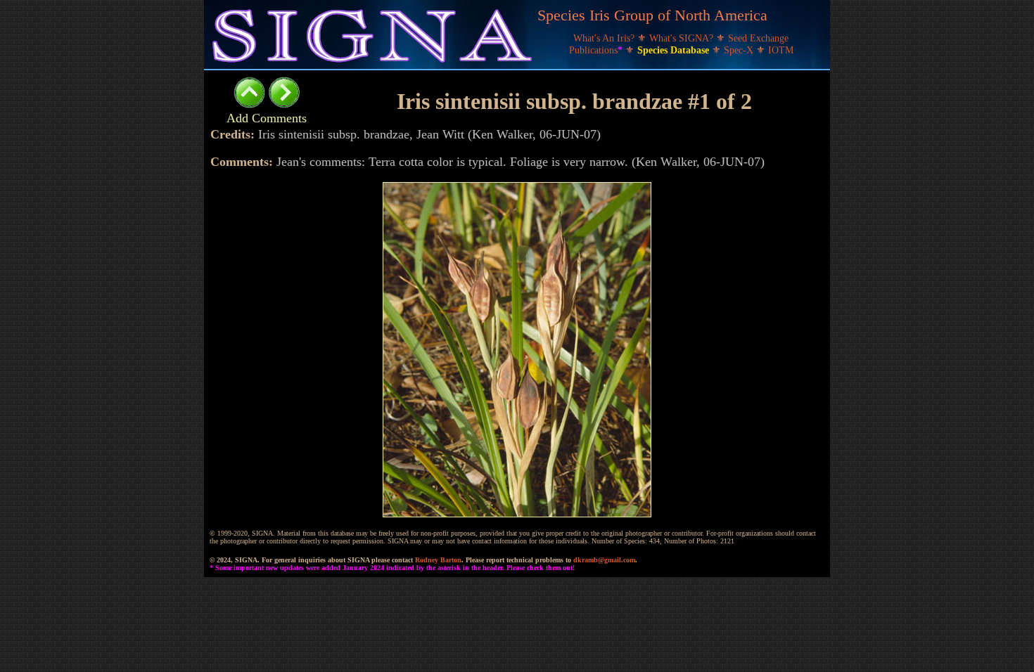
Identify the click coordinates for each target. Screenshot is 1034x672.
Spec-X (740, 50)
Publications (596, 50)
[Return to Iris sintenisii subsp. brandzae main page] (249, 104)
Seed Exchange (758, 38)
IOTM (780, 50)
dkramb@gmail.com (604, 560)
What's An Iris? (605, 38)
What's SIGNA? (682, 38)
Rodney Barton (438, 560)
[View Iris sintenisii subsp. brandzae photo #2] (284, 104)
